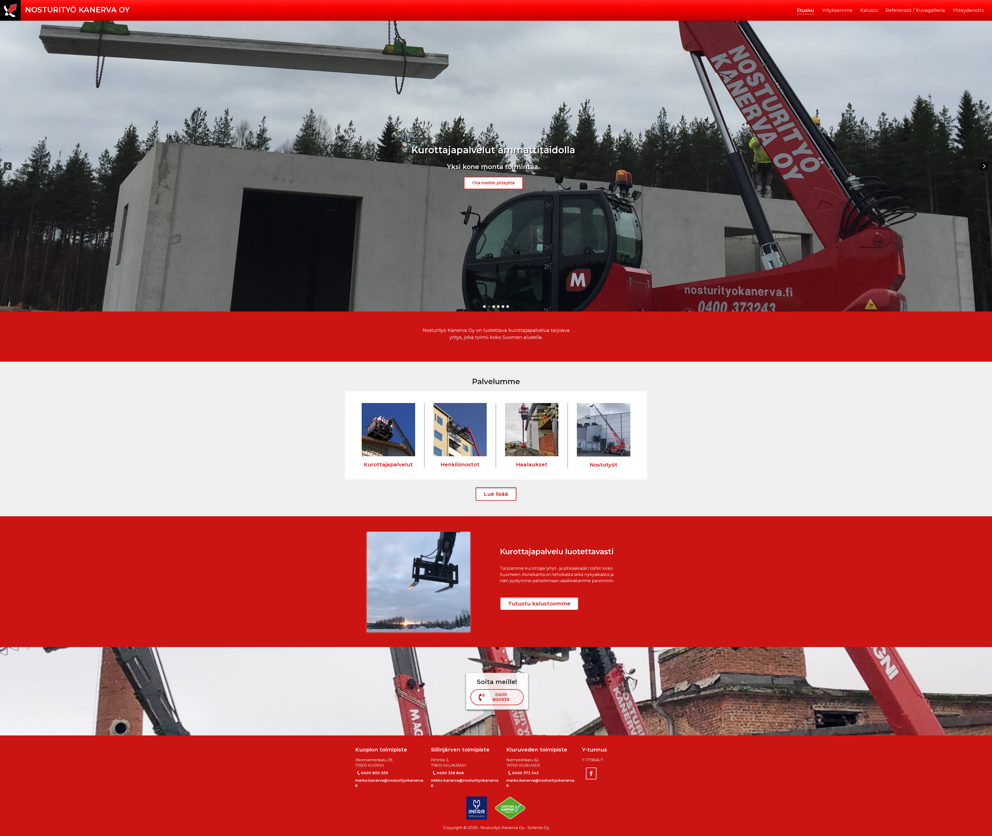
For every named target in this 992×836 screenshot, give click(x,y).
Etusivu (805, 10)
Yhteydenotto (968, 10)
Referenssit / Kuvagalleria (915, 10)
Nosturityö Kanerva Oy (77, 9)
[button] (8, 166)
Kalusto (869, 10)
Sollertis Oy (538, 827)
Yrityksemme (837, 10)
